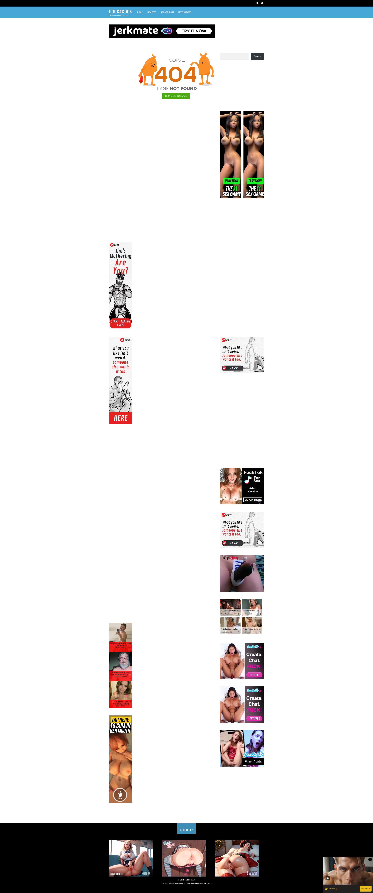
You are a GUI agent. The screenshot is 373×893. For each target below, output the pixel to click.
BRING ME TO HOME (176, 96)
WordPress (178, 884)
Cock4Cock (185, 880)
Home (140, 12)
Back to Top (186, 830)
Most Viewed (184, 12)
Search (257, 56)
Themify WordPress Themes (198, 884)
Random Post (167, 12)
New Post (151, 12)
